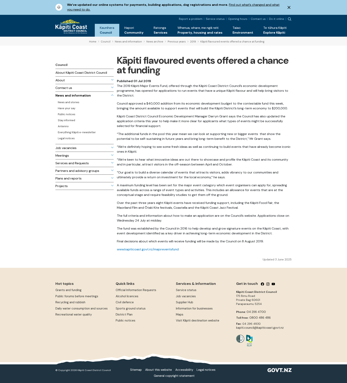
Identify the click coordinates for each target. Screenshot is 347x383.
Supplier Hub (184, 302)
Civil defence (125, 302)
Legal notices (206, 370)
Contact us (258, 19)
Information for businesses (194, 308)
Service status (215, 19)
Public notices (125, 320)
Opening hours (237, 19)
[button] (107, 30)
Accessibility (184, 370)
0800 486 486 (260, 318)
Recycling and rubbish (70, 302)
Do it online (276, 19)
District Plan (124, 314)
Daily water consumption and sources (81, 308)
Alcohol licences (127, 296)
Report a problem (190, 19)
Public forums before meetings (76, 296)
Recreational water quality (73, 314)
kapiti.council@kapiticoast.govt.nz (260, 328)
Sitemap (136, 370)
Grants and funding (68, 290)
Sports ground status (131, 308)
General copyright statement (174, 376)
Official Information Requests (136, 290)
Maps (179, 314)
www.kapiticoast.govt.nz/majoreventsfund (148, 249)
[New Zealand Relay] (248, 340)
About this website (158, 370)
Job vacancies (186, 296)
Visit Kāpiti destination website (197, 320)
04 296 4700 (256, 312)
